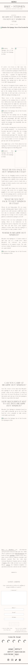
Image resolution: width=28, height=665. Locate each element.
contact (8, 565)
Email (14, 612)
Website (14, 617)
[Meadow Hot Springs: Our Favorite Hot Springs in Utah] (14, 37)
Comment (14, 590)
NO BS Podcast (19, 553)
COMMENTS (14, 572)
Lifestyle (13, 15)
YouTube (12, 555)
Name (14, 607)
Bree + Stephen (9, 550)
